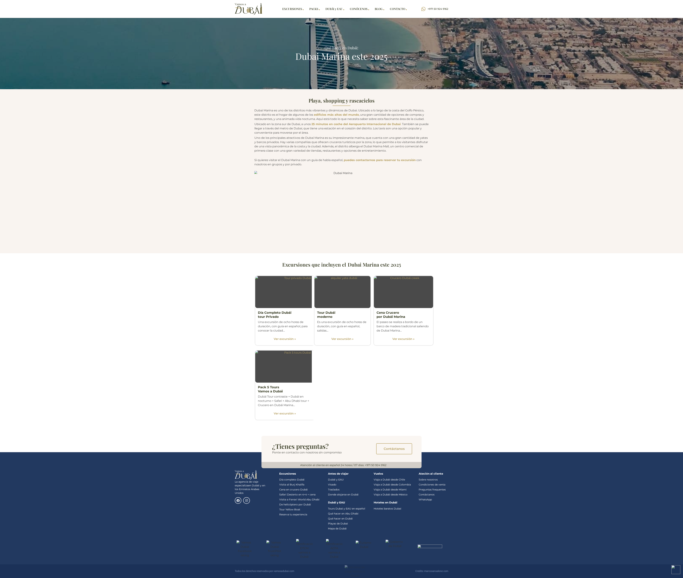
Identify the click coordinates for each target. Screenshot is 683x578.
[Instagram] (246, 500)
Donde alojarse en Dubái (343, 494)
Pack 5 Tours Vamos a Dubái (270, 389)
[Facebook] (238, 500)
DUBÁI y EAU (334, 9)
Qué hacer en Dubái (340, 518)
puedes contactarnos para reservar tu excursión (380, 160)
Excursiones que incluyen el (314, 264)
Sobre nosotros (428, 479)
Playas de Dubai (338, 523)
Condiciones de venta (432, 484)
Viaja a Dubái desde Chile (389, 479)
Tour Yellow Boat (289, 509)
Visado (332, 484)
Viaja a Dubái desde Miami (390, 489)
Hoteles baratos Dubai (387, 508)
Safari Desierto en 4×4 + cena (297, 494)
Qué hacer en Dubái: (341, 47)
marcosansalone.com (436, 571)
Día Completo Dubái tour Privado (274, 315)
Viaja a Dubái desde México (390, 494)
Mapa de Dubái (337, 528)
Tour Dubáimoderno (326, 315)
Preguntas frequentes (432, 489)
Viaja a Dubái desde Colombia (392, 484)
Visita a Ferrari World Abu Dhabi (299, 499)
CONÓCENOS (358, 9)
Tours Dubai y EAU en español (346, 508)
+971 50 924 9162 (375, 465)
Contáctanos (427, 494)
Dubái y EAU (336, 479)
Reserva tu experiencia (293, 514)
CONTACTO (397, 9)
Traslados (334, 489)
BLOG (379, 9)
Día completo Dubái (292, 479)
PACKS (313, 9)
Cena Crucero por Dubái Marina (391, 315)
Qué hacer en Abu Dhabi (343, 513)
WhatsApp (425, 499)
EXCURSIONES (292, 9)
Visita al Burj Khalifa (291, 484)
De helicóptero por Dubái (295, 504)
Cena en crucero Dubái (293, 489)
